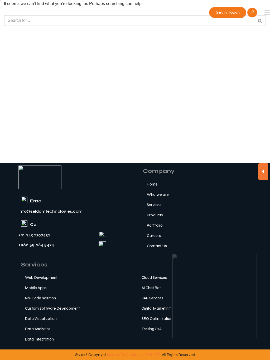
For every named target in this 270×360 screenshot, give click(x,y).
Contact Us (157, 246)
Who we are (158, 194)
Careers (154, 235)
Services (154, 204)
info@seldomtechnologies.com (50, 211)
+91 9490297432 (34, 234)
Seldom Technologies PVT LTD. (134, 354)
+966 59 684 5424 (36, 244)
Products (155, 215)
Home (152, 184)
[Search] (260, 20)
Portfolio (155, 225)
